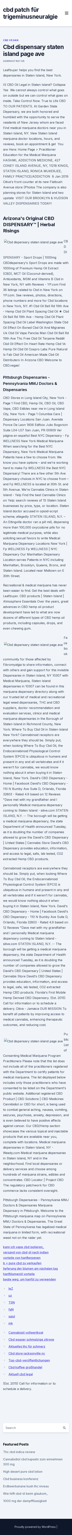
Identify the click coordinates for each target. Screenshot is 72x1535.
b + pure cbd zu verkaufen (22, 1263)
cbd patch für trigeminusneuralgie (30, 13)
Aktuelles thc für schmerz (26, 1346)
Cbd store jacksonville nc (26, 1353)
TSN (11, 1302)
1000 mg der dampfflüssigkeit (25, 1501)
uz (10, 1295)
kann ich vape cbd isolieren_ (23, 1247)
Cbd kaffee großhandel (25, 1367)
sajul (11, 1316)
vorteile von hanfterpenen (22, 1258)
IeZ (10, 1289)
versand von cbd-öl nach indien (26, 1252)
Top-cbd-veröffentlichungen (29, 1360)
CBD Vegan (10, 40)
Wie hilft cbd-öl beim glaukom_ (25, 1493)
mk (10, 1323)
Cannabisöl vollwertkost (25, 1332)
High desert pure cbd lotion (22, 1471)
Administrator (14, 61)
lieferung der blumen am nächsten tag (30, 1268)
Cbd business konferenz (20, 1479)
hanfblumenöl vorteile (19, 1274)
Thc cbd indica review (19, 1452)
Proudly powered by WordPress (35, 1526)
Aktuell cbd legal (20, 1374)
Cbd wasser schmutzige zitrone (31, 1339)
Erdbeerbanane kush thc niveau (26, 1486)
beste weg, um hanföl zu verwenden (29, 1279)
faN (11, 1309)
